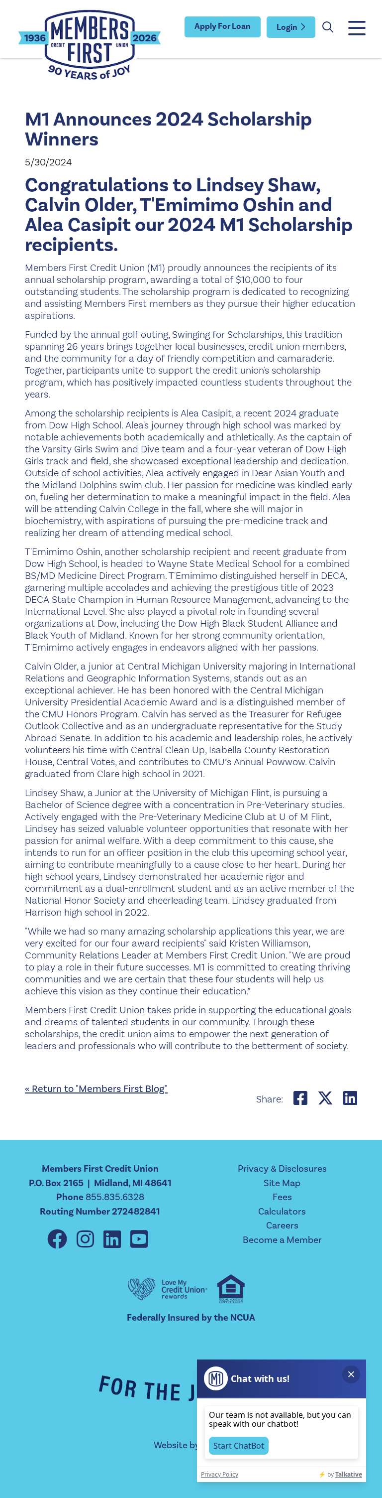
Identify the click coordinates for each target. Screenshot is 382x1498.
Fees (282, 1197)
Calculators (282, 1212)
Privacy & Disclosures (282, 1169)
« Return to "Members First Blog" (96, 1089)
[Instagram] (87, 1240)
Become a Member (282, 1240)
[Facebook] (59, 1240)
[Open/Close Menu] (356, 29)
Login (287, 27)
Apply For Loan (222, 26)
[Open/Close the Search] (327, 27)
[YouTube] (139, 1240)
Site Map (282, 1183)
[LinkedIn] (114, 1240)
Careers (282, 1225)
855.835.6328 (115, 1197)
